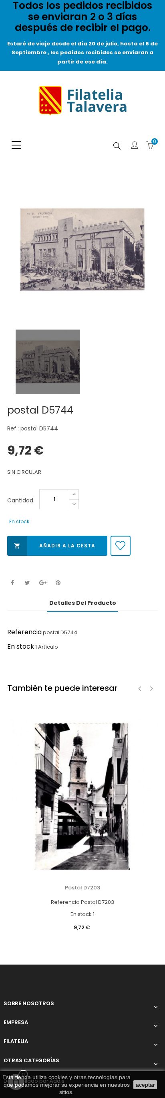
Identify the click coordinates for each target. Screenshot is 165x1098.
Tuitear (27, 583)
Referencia (24, 632)
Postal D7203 (82, 887)
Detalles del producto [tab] (82, 603)
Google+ (43, 583)
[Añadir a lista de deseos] (121, 546)
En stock (20, 646)
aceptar (145, 1085)
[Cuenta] (134, 146)
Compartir (12, 583)
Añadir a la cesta (54, 545)
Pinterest (58, 583)
